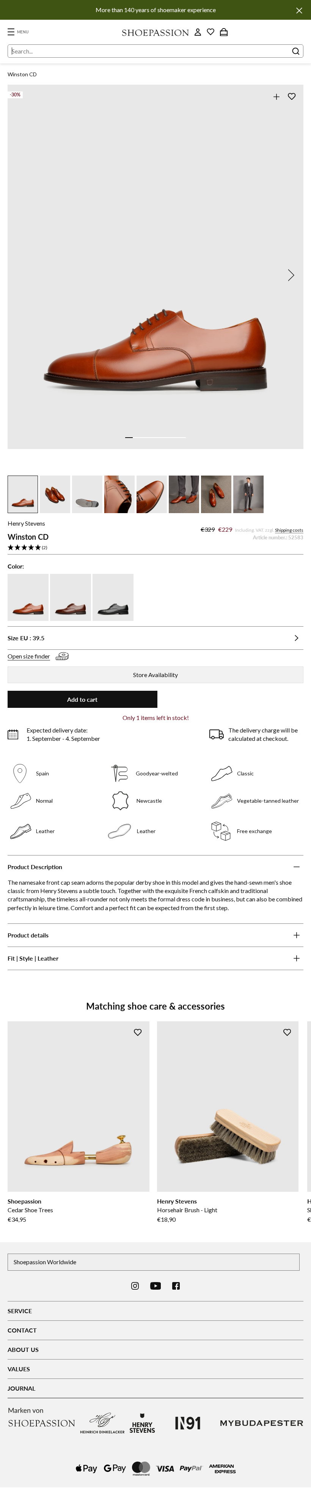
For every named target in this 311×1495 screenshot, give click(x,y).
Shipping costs (289, 530)
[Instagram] (135, 1286)
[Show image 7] (174, 437)
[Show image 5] (159, 437)
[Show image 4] (152, 437)
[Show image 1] (129, 437)
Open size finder (29, 656)
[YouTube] (155, 1286)
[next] (289, 275)
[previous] (21, 275)
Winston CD (22, 74)
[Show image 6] (167, 437)
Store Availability (155, 674)
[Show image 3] (144, 437)
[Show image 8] (182, 437)
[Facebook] (176, 1286)
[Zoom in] (276, 96)
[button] (155, 548)
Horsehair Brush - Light (187, 1209)
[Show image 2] (136, 437)
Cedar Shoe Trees (30, 1209)
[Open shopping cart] (224, 32)
